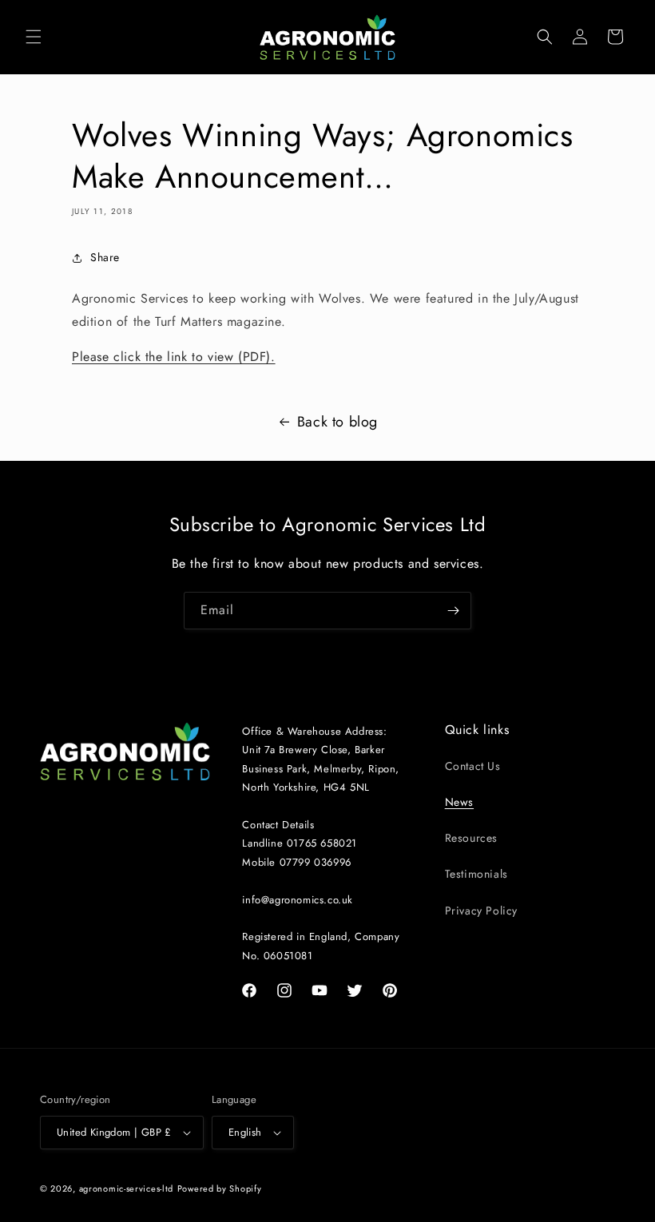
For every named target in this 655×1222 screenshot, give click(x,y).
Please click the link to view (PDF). (174, 356)
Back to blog (337, 421)
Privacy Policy (481, 910)
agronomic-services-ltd (126, 1188)
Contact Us (473, 766)
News (459, 802)
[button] (33, 36)
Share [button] (105, 257)
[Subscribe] (452, 610)
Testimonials (476, 874)
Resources (471, 838)
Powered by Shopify (219, 1188)
